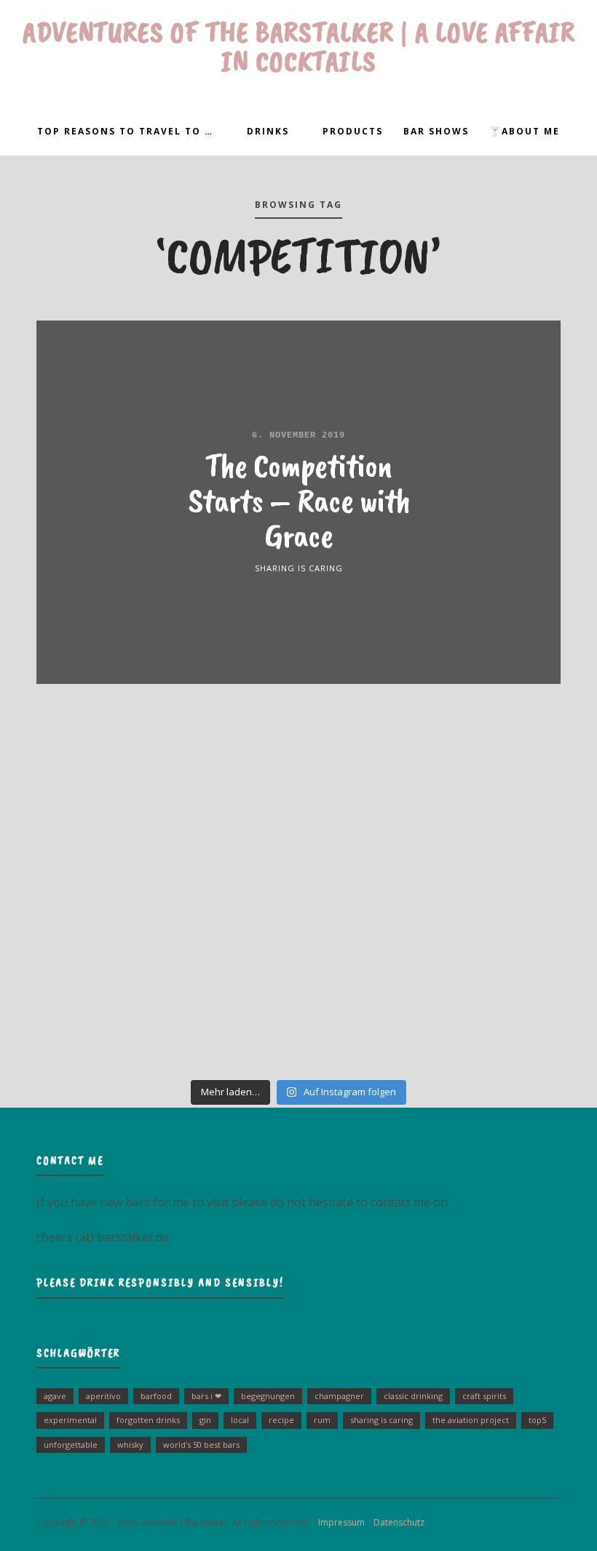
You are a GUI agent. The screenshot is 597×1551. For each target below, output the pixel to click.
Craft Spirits (484, 1395)
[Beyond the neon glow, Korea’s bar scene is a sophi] (498, 787)
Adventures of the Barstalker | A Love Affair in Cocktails (299, 46)
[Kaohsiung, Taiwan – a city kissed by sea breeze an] (498, 1013)
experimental (70, 1419)
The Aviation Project (470, 1419)
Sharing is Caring (299, 568)
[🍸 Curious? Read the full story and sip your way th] (299, 787)
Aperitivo (103, 1395)
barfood (156, 1395)
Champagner (339, 1395)
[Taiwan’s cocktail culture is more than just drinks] (98, 787)
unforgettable (71, 1444)
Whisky (130, 1444)
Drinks (268, 131)
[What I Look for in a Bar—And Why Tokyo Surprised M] (98, 1013)
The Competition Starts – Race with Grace (299, 500)
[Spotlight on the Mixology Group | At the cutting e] (299, 1013)
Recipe (281, 1419)
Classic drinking (413, 1395)
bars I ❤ (206, 1395)
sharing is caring (381, 1419)
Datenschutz (395, 1522)
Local (240, 1419)
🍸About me (524, 131)
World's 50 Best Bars (201, 1444)
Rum (322, 1419)
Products (353, 131)
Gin (205, 1419)
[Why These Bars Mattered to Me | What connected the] (498, 900)
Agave (55, 1395)
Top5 (537, 1419)
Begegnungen (268, 1395)
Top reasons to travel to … (125, 131)
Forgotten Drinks (148, 1419)
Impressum (338, 1522)
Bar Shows (436, 131)
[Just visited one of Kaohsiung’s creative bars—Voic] (98, 900)
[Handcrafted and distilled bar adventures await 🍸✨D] (299, 900)
